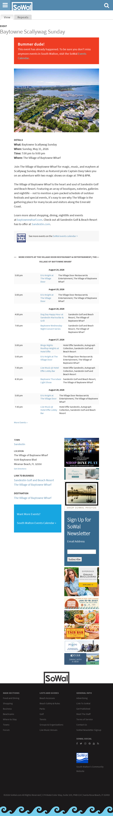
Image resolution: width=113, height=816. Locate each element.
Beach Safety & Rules (50, 703)
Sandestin (19, 444)
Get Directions (20, 468)
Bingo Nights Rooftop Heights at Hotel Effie (49, 348)
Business (7, 708)
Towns (6, 724)
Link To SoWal (83, 703)
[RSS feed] (98, 743)
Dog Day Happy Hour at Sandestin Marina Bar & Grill (52, 317)
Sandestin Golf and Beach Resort (34, 480)
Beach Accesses (47, 698)
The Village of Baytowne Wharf (32, 484)
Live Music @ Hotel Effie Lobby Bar (49, 369)
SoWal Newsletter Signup (88, 729)
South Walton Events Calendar (35, 523)
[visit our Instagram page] (85, 743)
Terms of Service (84, 719)
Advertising (82, 698)
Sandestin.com (41, 224)
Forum (6, 729)
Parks (42, 708)
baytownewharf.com (29, 219)
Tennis (43, 719)
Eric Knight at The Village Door (46, 278)
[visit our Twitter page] (81, 743)
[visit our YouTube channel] (94, 743)
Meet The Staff (83, 714)
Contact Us (81, 724)
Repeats (23, 17)
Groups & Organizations (51, 724)
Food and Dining (11, 698)
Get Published (83, 708)
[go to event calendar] (21, 241)
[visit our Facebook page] (77, 743)
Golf (42, 714)
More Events (20, 422)
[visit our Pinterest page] (90, 743)
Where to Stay (10, 719)
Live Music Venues (48, 729)
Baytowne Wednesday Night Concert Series (51, 327)
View (8, 17)
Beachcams (8, 714)
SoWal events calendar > (65, 236)
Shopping (8, 703)
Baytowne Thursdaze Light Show (50, 381)
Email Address (76, 541)
